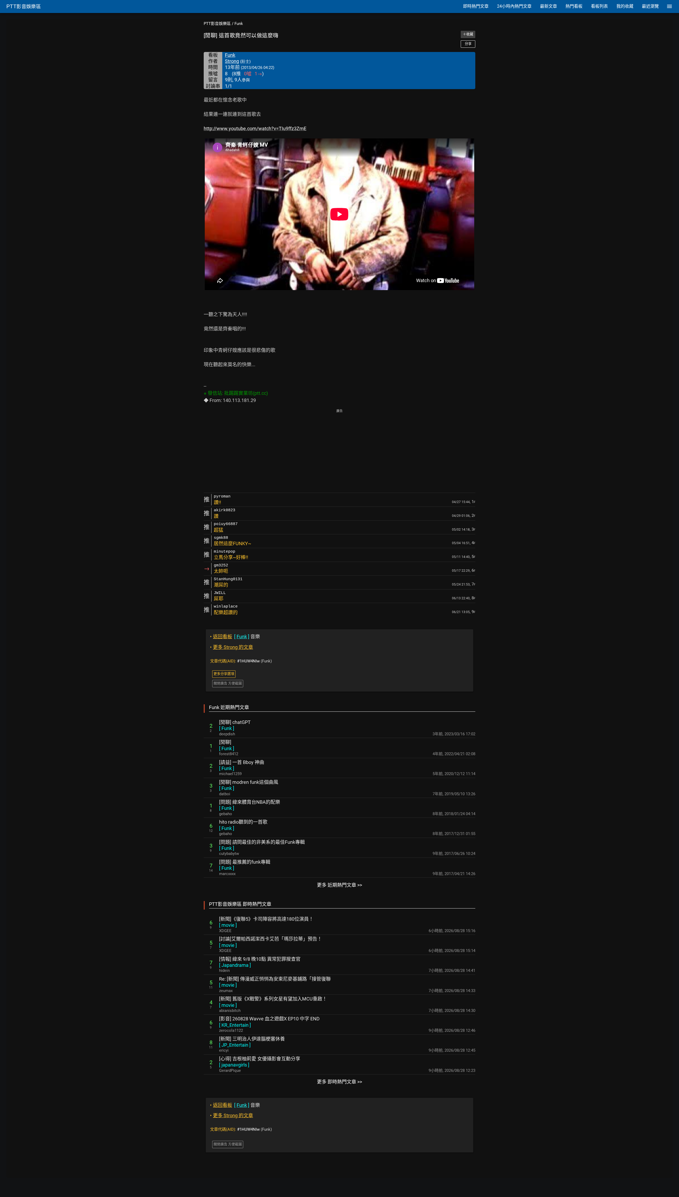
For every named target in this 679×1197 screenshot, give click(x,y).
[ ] (226, 728)
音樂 (235, 636)
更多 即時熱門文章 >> (339, 1082)
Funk (238, 23)
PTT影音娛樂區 (217, 23)
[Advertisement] (339, 451)
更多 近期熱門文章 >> (339, 885)
